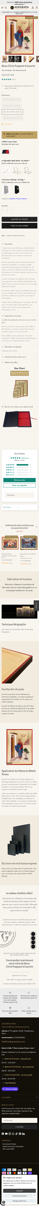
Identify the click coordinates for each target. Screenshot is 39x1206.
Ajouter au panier (19, 219)
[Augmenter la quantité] (12, 210)
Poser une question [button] (19, 485)
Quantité (5, 206)
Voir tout (19, 531)
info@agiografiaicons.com (16, 1041)
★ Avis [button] (36, 605)
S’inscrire (19, 1127)
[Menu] (2, 7)
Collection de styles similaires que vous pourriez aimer (19, 526)
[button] (7, 79)
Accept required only (19, 1196)
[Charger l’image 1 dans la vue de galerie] (19, 35)
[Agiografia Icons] (19, 7)
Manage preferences (19, 1201)
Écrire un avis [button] (19, 480)
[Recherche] (7, 7)
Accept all (19, 1191)
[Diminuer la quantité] (3, 210)
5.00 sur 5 (24, 458)
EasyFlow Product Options (18, 198)
